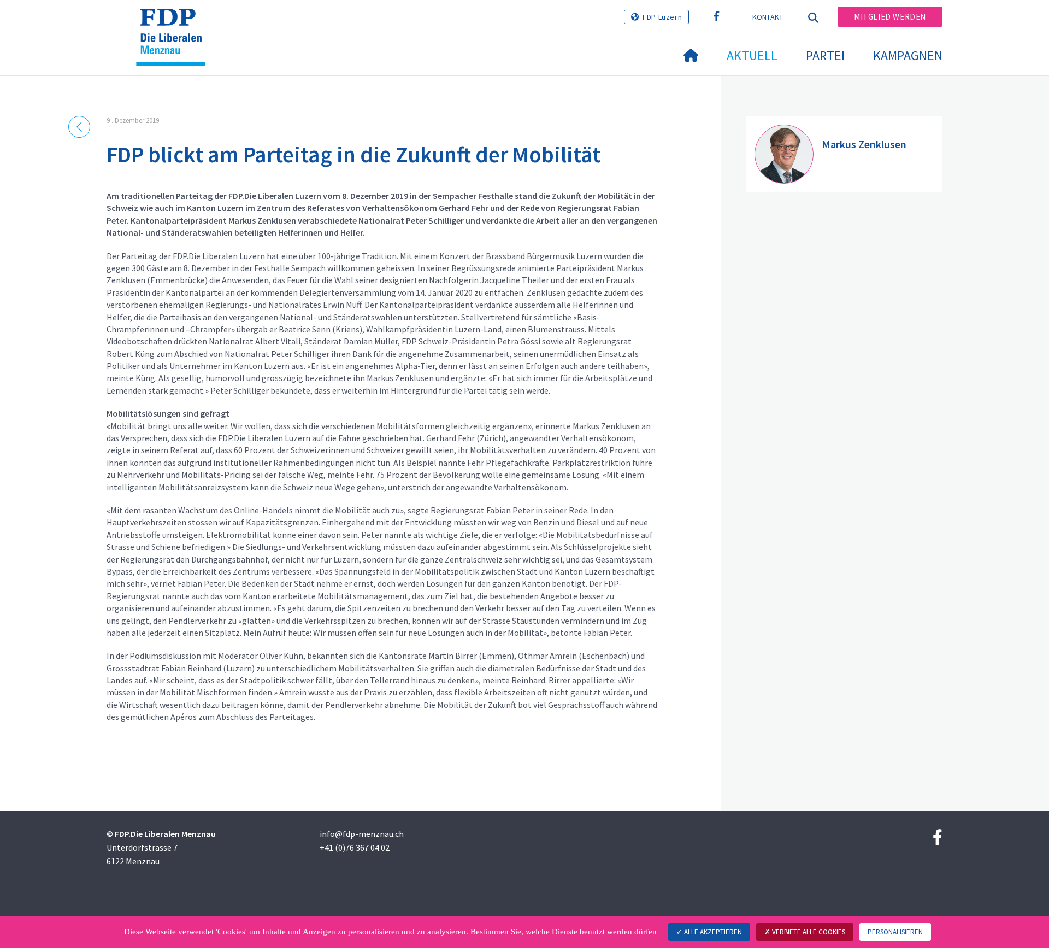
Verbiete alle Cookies (807, 932)
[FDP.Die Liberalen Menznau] (175, 22)
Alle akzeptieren (712, 932)
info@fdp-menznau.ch (362, 833)
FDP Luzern (662, 17)
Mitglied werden (890, 16)
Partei (825, 55)
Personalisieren (895, 932)
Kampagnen (907, 55)
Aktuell (752, 55)
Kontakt (767, 17)
